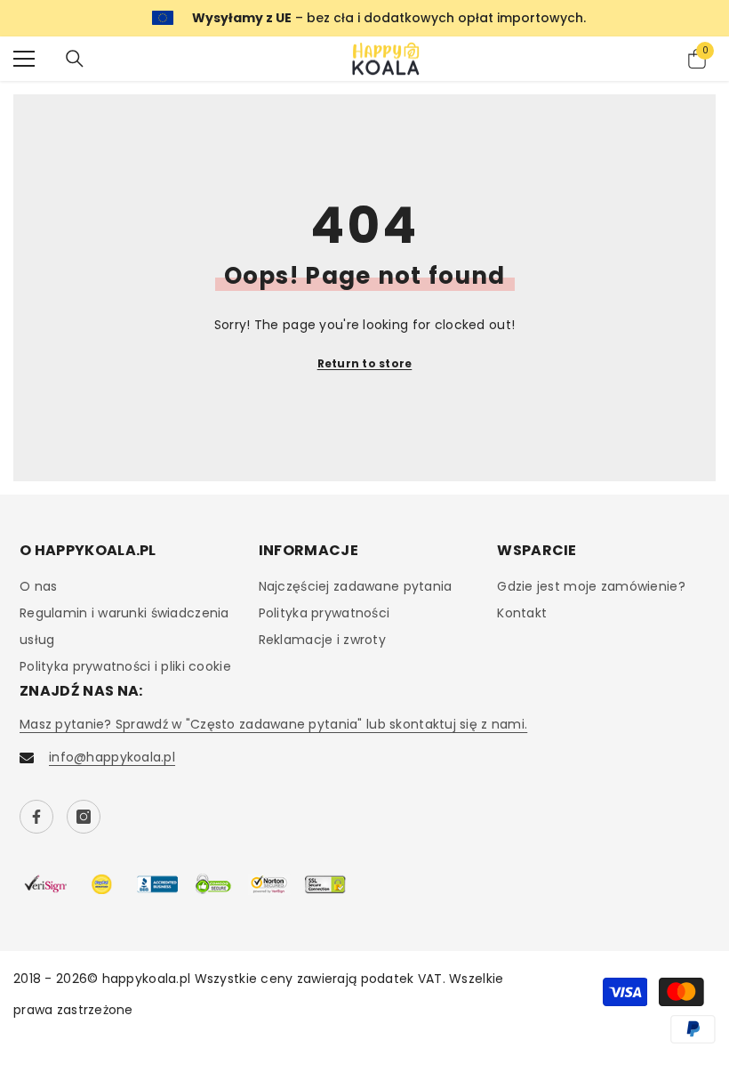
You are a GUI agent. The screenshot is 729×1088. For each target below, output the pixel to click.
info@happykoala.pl (112, 757)
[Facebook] (36, 817)
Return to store (365, 363)
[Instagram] (83, 817)
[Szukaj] (74, 58)
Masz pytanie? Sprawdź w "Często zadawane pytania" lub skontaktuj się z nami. (273, 724)
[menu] (24, 58)
